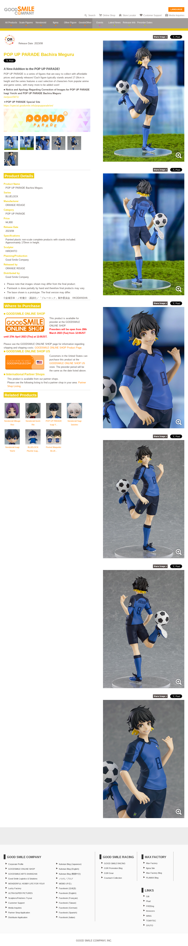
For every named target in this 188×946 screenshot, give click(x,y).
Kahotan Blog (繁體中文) (70, 874)
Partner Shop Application (19, 912)
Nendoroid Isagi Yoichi (12, 449)
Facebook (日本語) (67, 888)
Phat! (148, 901)
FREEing (150, 906)
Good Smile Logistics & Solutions (22, 879)
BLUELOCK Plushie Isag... (33, 449)
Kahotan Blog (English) (69, 869)
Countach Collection (113, 878)
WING (149, 916)
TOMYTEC (151, 921)
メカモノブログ (66, 879)
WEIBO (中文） (66, 884)
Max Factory (152, 863)
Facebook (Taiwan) (67, 903)
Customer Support (152, 15)
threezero (150, 911)
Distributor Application (17, 917)
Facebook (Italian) (67, 917)
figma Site (150, 868)
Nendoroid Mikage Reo (12, 423)
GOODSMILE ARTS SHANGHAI (22, 874)
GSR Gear (109, 873)
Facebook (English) (67, 893)
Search (91, 15)
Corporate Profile (15, 864)
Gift (147, 896)
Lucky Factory (14, 888)
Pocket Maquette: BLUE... (54, 449)
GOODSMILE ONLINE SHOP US (67, 363)
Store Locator (129, 15)
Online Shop (109, 15)
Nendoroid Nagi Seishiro (74, 423)
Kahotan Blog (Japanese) (70, 864)
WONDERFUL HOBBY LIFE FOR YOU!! (26, 884)
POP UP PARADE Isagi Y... (54, 423)
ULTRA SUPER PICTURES (20, 893)
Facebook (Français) (68, 898)
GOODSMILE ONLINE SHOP (21, 869)
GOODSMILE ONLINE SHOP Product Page (58, 347)
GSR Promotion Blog (113, 868)
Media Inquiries (176, 15)
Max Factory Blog (154, 873)
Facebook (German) (68, 908)
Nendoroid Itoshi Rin (33, 423)
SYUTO (149, 925)
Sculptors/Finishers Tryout (20, 898)
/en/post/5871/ (11, 97)
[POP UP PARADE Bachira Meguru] (143, 159)
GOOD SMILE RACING (114, 863)
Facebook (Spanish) (68, 912)
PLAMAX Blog (152, 878)
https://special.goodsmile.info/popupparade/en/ (28, 105)
